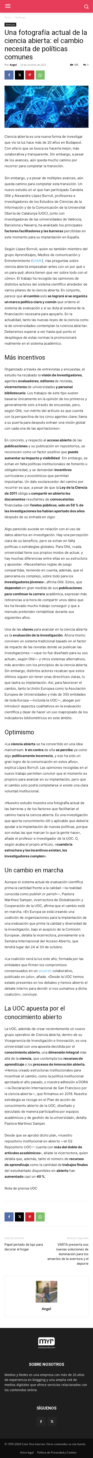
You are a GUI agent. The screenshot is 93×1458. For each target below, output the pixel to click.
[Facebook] (9, 75)
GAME (37, 261)
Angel (13, 64)
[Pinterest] (29, 75)
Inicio (8, 17)
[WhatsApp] (40, 75)
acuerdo (45, 971)
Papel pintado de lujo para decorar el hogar (24, 1247)
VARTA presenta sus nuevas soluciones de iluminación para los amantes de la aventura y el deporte (67, 1254)
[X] (19, 75)
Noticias (20, 17)
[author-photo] (46, 1302)
